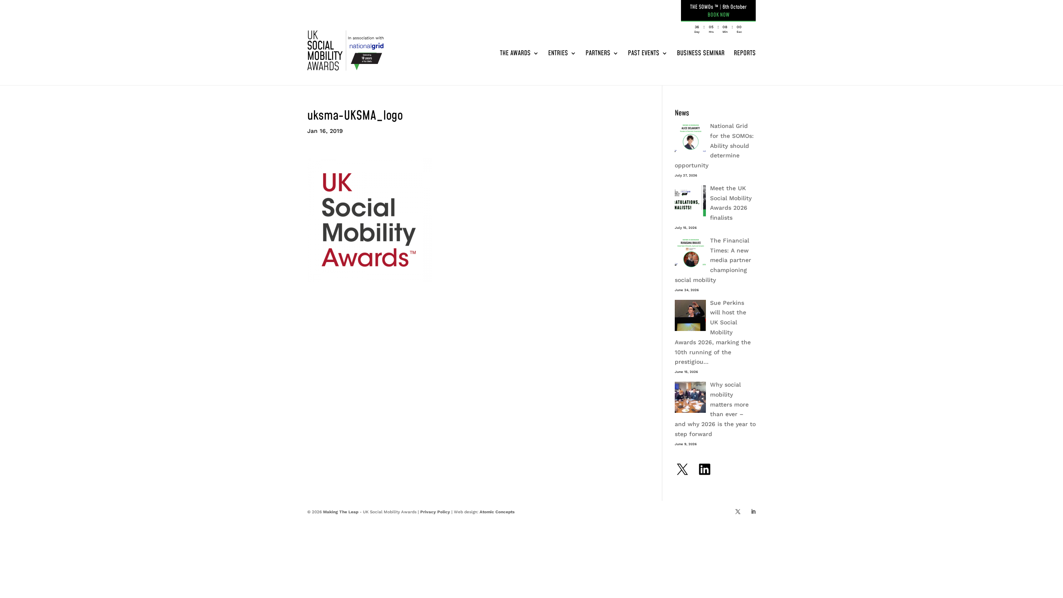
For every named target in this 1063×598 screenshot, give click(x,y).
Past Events (643, 53)
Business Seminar (701, 53)
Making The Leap (340, 512)
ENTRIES (558, 53)
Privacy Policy (435, 512)
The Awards (515, 53)
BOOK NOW (719, 15)
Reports (745, 53)
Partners (597, 53)
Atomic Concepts (497, 512)
